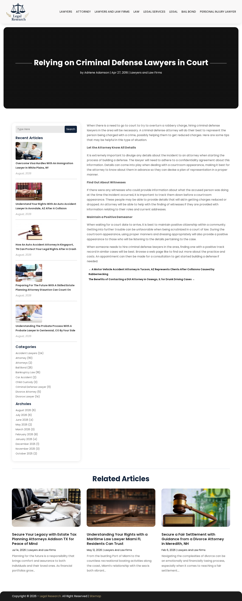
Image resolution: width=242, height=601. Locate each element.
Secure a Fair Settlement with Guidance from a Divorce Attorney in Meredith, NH (193, 539)
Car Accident (24, 377)
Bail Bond (188, 12)
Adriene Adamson (96, 73)
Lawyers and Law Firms (112, 12)
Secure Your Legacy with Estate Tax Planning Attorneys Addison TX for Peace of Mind (44, 539)
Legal (173, 12)
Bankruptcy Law (25, 372)
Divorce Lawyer (25, 396)
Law (136, 12)
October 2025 (24, 453)
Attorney (83, 12)
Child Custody (24, 382)
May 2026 (21, 424)
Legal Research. (50, 596)
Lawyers (66, 12)
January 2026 (24, 439)
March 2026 (23, 429)
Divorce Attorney (26, 392)
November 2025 (25, 449)
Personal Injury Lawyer (218, 12)
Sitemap (95, 596)
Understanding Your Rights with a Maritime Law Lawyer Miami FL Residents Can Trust (117, 539)
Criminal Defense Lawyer (31, 387)
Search (70, 129)
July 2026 (21, 415)
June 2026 (22, 420)
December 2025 (25, 444)
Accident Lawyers (26, 353)
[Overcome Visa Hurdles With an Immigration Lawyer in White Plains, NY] (29, 151)
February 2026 (24, 434)
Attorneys (22, 363)
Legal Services (154, 12)
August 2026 (23, 410)
